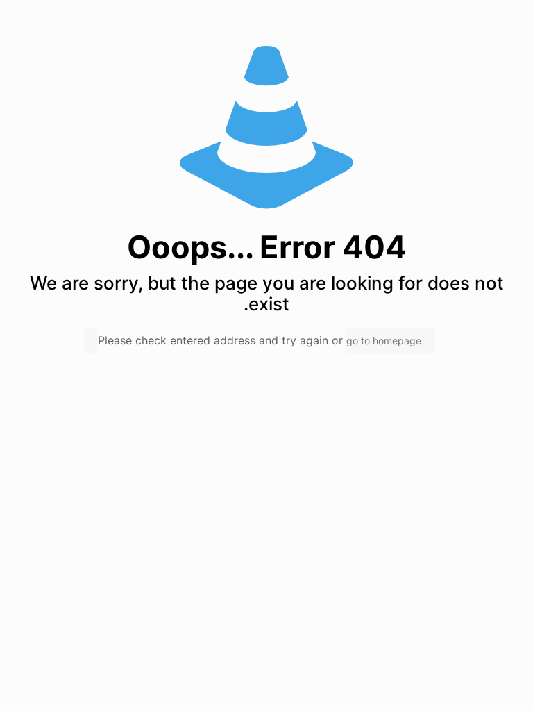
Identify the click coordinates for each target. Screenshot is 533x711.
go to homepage (383, 340)
